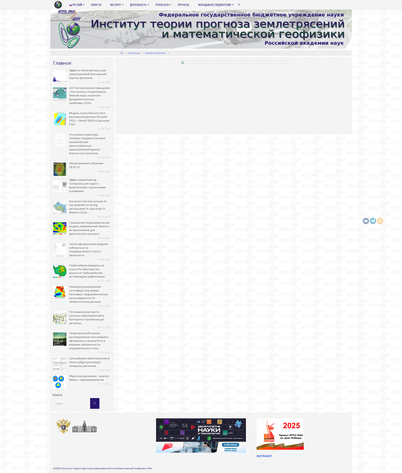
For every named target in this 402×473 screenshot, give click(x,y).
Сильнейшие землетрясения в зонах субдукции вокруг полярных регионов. (89, 362)
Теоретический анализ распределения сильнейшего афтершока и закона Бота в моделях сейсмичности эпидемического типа (88, 340)
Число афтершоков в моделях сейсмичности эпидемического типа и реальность (88, 249)
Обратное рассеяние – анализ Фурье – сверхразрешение (89, 378)
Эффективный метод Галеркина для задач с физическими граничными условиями (87, 185)
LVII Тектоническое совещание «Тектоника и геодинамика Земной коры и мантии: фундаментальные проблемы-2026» (89, 95)
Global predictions (155, 52)
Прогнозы (134, 52)
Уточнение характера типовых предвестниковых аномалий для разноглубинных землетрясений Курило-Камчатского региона (87, 144)
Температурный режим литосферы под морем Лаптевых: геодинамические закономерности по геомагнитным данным (88, 294)
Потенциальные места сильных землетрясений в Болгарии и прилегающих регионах (86, 317)
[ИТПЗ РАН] (58, 5)
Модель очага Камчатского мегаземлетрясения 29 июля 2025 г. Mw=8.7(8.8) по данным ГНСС (89, 118)
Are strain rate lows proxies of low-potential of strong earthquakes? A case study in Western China (87, 206)
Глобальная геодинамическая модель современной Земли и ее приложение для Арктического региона (89, 228)
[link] (239, 5)
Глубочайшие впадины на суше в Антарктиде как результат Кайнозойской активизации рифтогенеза (87, 271)
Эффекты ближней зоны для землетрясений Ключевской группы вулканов (87, 74)
